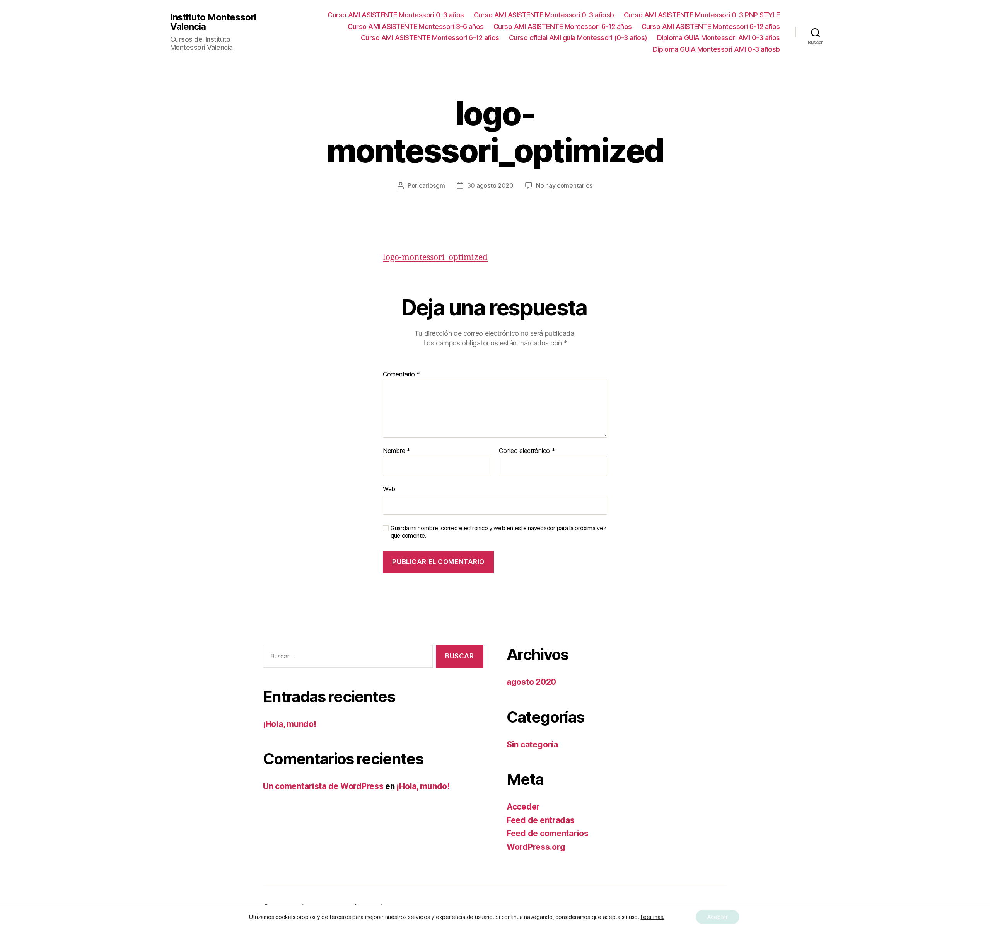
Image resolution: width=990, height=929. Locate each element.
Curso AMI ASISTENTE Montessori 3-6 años (416, 26)
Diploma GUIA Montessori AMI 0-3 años (718, 38)
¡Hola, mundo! (289, 724)
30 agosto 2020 (490, 185)
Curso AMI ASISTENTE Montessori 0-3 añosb (544, 15)
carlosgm (432, 185)
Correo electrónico (527, 450)
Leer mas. (653, 917)
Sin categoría (532, 744)
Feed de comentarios (548, 833)
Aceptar (717, 917)
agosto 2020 (531, 682)
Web (389, 489)
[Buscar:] (346, 658)
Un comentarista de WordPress (323, 786)
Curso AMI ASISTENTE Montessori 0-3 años (396, 15)
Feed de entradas (541, 820)
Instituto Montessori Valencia (213, 22)
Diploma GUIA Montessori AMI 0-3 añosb (716, 49)
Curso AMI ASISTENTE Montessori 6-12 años (562, 26)
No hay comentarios (564, 185)
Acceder (523, 807)
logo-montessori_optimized (435, 257)
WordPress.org (536, 847)
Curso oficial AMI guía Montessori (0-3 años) (578, 38)
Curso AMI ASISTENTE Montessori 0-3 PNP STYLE (702, 15)
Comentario (401, 374)
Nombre (396, 450)
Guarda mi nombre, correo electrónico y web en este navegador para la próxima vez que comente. (498, 532)
